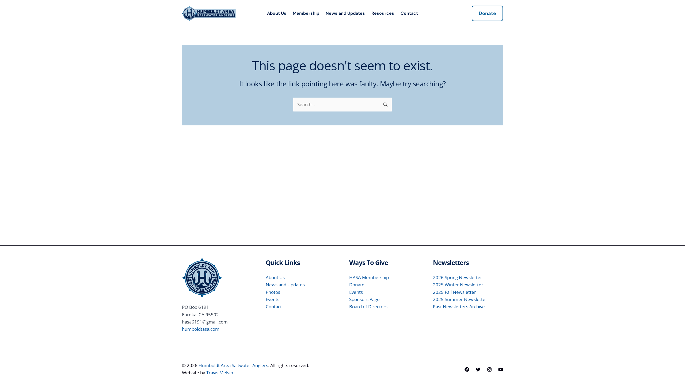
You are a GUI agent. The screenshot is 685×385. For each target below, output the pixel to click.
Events (272, 299)
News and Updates (345, 13)
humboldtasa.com (200, 329)
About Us (276, 13)
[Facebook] (467, 369)
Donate (356, 285)
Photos (273, 292)
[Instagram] (489, 369)
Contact (409, 13)
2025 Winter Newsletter (458, 285)
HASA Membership (369, 277)
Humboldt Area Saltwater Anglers (233, 365)
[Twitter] (478, 369)
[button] (487, 13)
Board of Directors (368, 306)
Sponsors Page (364, 299)
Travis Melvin (219, 372)
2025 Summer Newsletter (460, 299)
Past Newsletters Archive (459, 306)
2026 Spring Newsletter (457, 277)
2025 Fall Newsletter (454, 292)
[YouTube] (500, 369)
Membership (306, 13)
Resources (382, 13)
